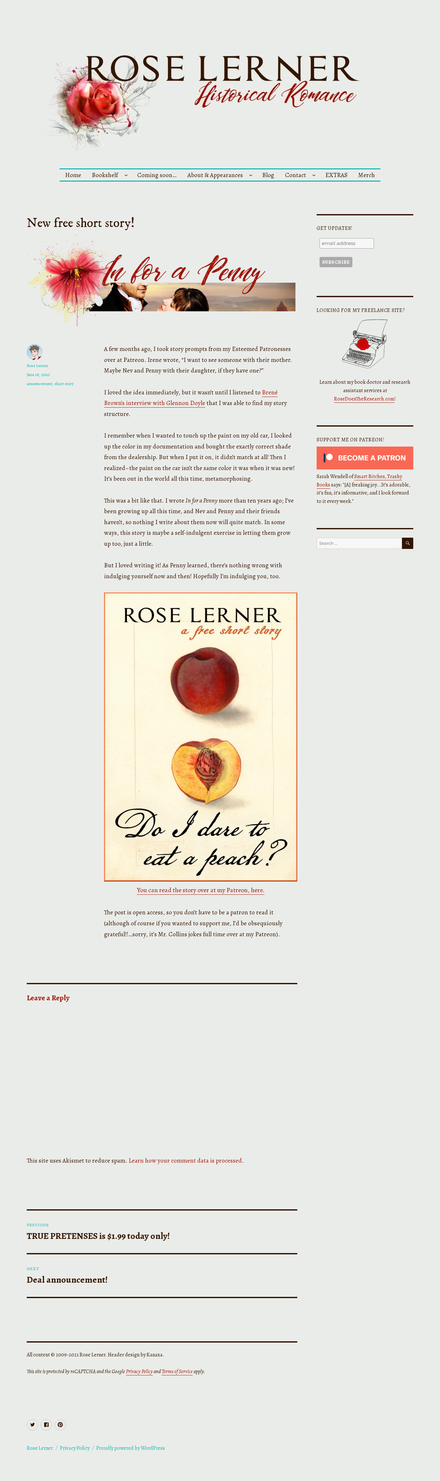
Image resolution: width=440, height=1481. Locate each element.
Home (73, 175)
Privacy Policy (139, 1371)
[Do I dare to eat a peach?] (200, 736)
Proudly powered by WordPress (130, 1448)
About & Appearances (215, 175)
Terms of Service (177, 1371)
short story (64, 383)
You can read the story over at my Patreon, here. (200, 890)
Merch (366, 175)
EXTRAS (336, 175)
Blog (268, 175)
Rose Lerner (37, 365)
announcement (39, 383)
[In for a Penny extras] (162, 281)
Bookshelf (105, 175)
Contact (295, 175)
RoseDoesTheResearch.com (364, 398)
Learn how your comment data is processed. (186, 1160)
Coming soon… (157, 175)
